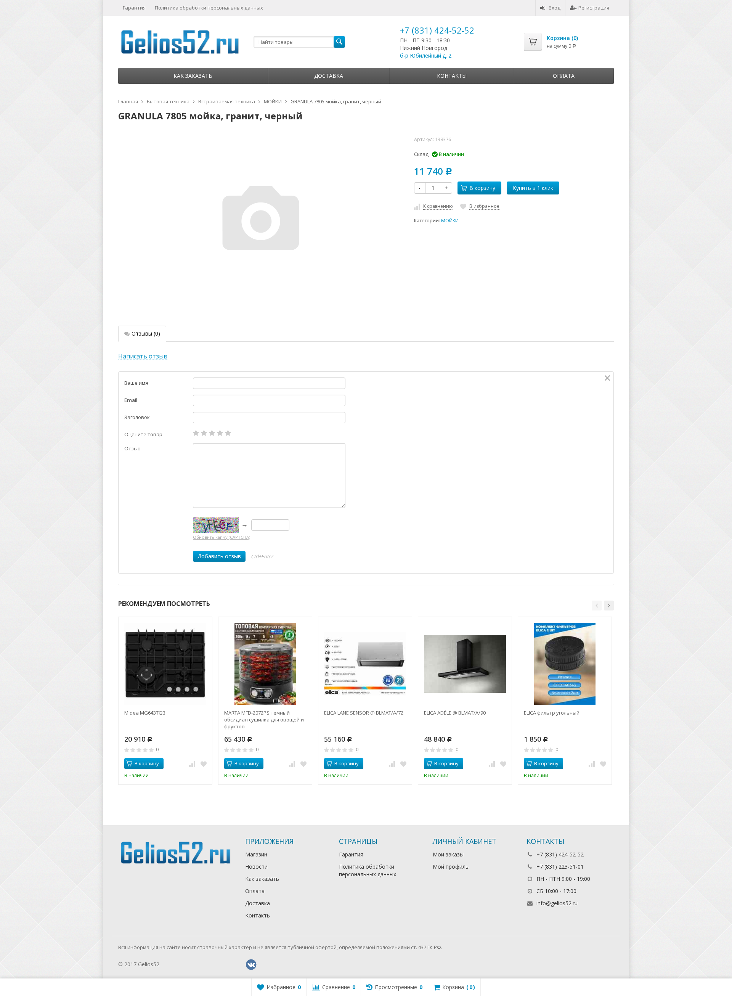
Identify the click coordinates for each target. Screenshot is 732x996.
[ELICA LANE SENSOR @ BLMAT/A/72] (365, 664)
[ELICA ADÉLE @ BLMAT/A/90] (465, 664)
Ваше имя (136, 382)
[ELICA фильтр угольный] (565, 664)
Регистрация (593, 7)
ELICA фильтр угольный (552, 712)
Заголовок (137, 417)
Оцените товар (143, 434)
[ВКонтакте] (251, 965)
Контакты (452, 75)
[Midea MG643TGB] (165, 664)
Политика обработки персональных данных (209, 7)
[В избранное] (203, 764)
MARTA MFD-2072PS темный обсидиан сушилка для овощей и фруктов (264, 719)
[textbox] (299, 42)
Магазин (256, 854)
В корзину (482, 187)
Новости (256, 866)
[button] (597, 605)
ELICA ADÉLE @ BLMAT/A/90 (455, 712)
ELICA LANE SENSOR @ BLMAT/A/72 (363, 712)
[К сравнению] (192, 764)
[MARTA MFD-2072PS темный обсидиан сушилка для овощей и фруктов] (265, 664)
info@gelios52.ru (557, 903)
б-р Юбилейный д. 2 (425, 55)
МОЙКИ (450, 220)
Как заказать (192, 75)
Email (130, 400)
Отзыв (132, 448)
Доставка (328, 75)
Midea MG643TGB (144, 712)
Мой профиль (451, 866)
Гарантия (134, 7)
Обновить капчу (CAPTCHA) (221, 537)
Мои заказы (448, 854)
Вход (554, 7)
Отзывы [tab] (146, 333)
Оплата (564, 75)
